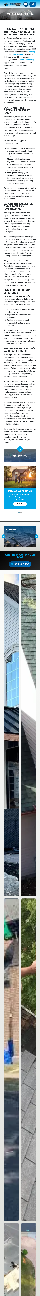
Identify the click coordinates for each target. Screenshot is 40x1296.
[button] (20, 536)
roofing (32, 52)
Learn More (20, 504)
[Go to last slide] (3, 536)
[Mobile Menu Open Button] (25, 4)
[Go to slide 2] (21, 512)
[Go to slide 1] (19, 512)
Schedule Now (21, 564)
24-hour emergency (25, 60)
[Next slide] (36, 536)
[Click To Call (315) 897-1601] (32, 4)
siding (6, 54)
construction (18, 54)
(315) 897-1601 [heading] (20, 455)
